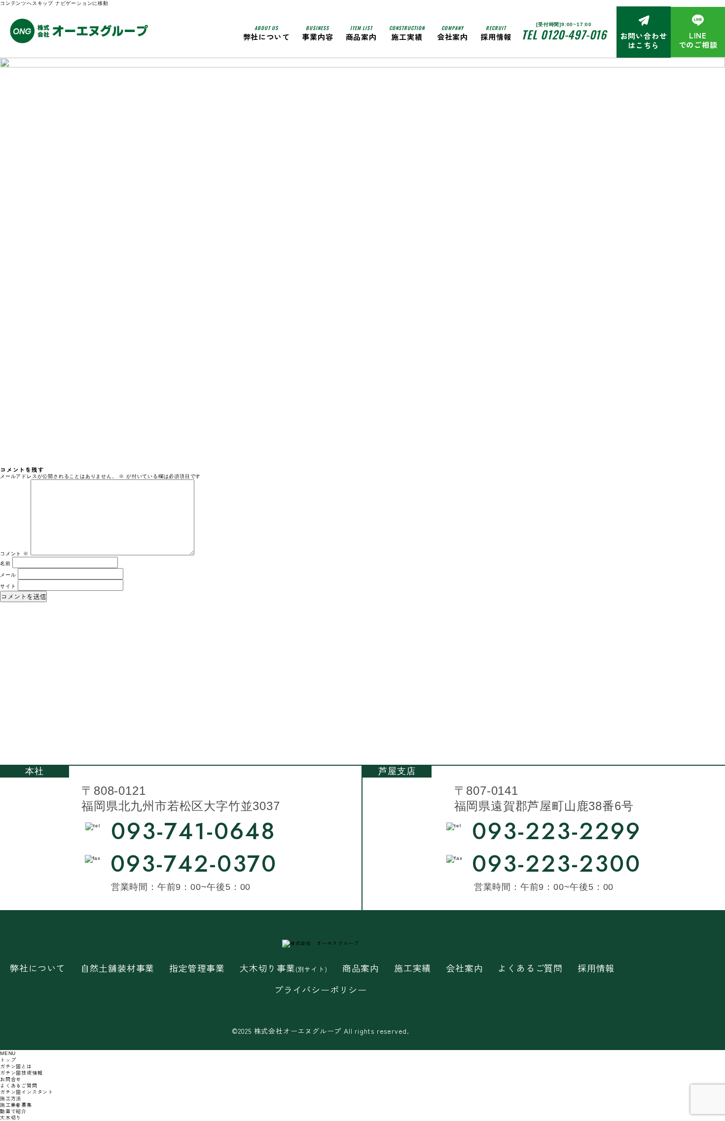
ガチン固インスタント (26, 1091)
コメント (14, 553)
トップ (8, 1059)
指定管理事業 (197, 968)
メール (8, 574)
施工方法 (10, 1098)
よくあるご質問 (530, 968)
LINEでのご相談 (698, 40)
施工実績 (407, 32)
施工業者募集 (16, 1104)
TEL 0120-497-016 (564, 34)
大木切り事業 (283, 968)
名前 (5, 563)
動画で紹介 (13, 1111)
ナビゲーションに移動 (82, 3)
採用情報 (495, 32)
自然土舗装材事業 (117, 968)
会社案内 (452, 32)
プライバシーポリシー (320, 989)
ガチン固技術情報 (21, 1072)
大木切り (10, 1117)
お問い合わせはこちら (643, 41)
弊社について (266, 32)
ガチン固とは (16, 1066)
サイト (8, 586)
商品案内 (360, 968)
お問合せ (10, 1079)
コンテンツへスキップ (26, 3)
